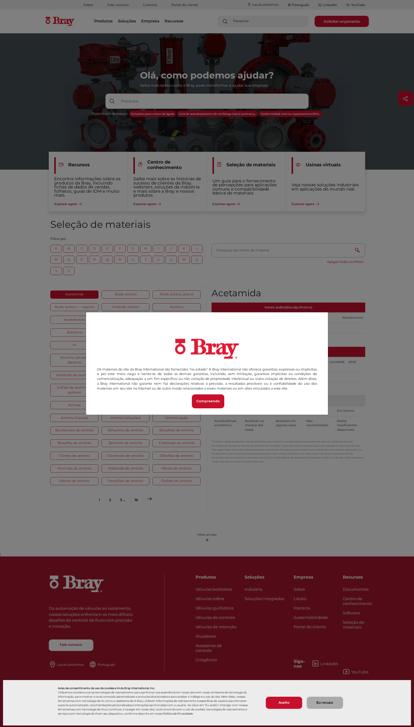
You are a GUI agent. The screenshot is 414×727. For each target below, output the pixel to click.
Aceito (284, 703)
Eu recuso (324, 703)
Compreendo (208, 401)
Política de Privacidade (178, 713)
